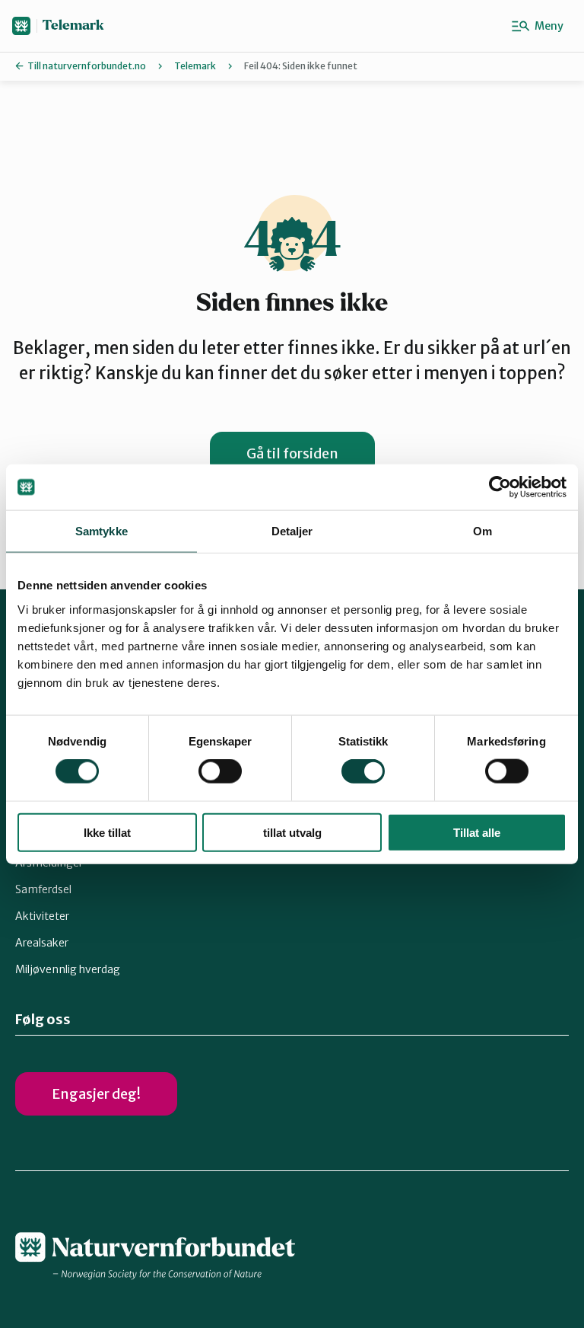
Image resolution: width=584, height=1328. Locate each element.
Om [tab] (482, 531)
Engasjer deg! (96, 1094)
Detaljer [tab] (292, 531)
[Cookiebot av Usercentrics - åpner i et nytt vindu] (500, 487)
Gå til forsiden (292, 453)
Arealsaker (41, 943)
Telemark (73, 25)
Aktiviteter (42, 916)
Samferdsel (43, 889)
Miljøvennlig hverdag (67, 969)
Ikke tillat (107, 831)
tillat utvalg (292, 831)
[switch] (220, 771)
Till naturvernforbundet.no (86, 66)
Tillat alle (476, 831)
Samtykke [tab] (101, 531)
